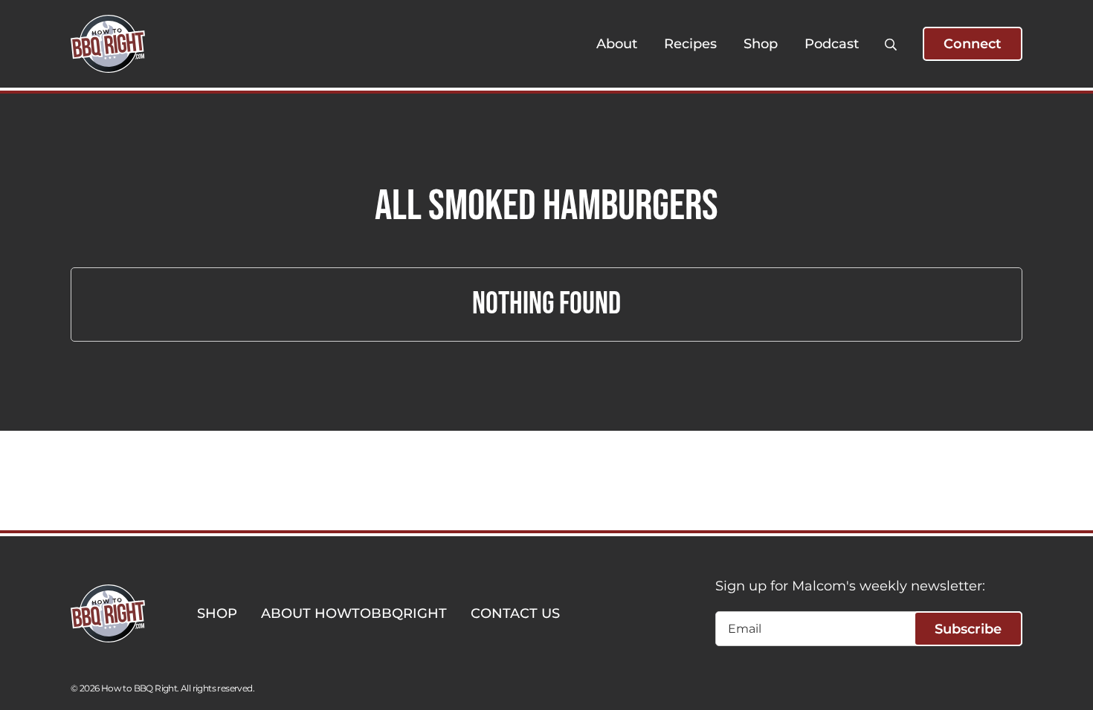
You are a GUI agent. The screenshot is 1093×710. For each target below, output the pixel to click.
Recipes (690, 44)
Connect (973, 44)
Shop (761, 44)
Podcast (832, 44)
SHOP (217, 613)
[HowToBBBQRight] (108, 44)
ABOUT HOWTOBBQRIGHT (354, 613)
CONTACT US (515, 613)
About (616, 44)
